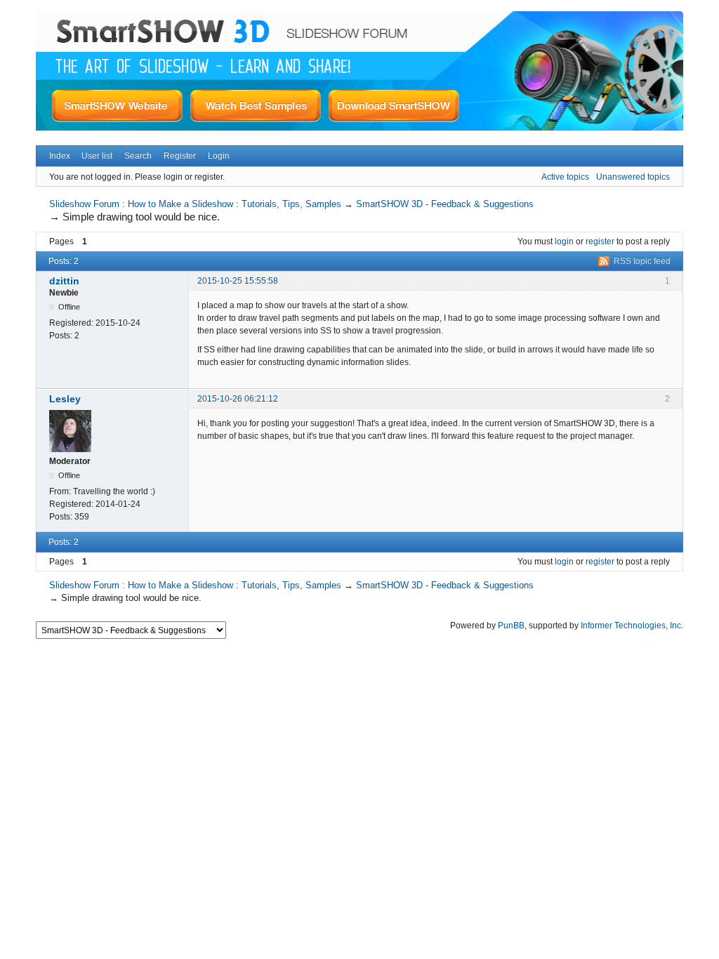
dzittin (64, 280)
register (600, 241)
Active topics (565, 177)
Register (180, 156)
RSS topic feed (642, 261)
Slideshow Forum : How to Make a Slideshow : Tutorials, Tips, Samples (195, 204)
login (564, 241)
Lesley (65, 398)
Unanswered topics (633, 177)
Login (219, 156)
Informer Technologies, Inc (631, 625)
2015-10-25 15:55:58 (237, 281)
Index (59, 156)
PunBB (511, 625)
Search (138, 156)
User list (96, 156)
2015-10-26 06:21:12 (237, 399)
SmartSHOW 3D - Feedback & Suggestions (445, 204)
